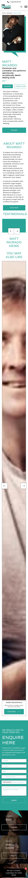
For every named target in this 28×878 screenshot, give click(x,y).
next (17, 231)
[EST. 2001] (6, 9)
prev (11, 231)
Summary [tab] (7, 86)
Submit (14, 800)
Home (4, 13)
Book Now (14, 208)
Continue (10, 873)
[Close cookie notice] (26, 868)
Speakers (9, 13)
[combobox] (3, 776)
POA (3, 81)
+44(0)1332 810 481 (15, 2)
